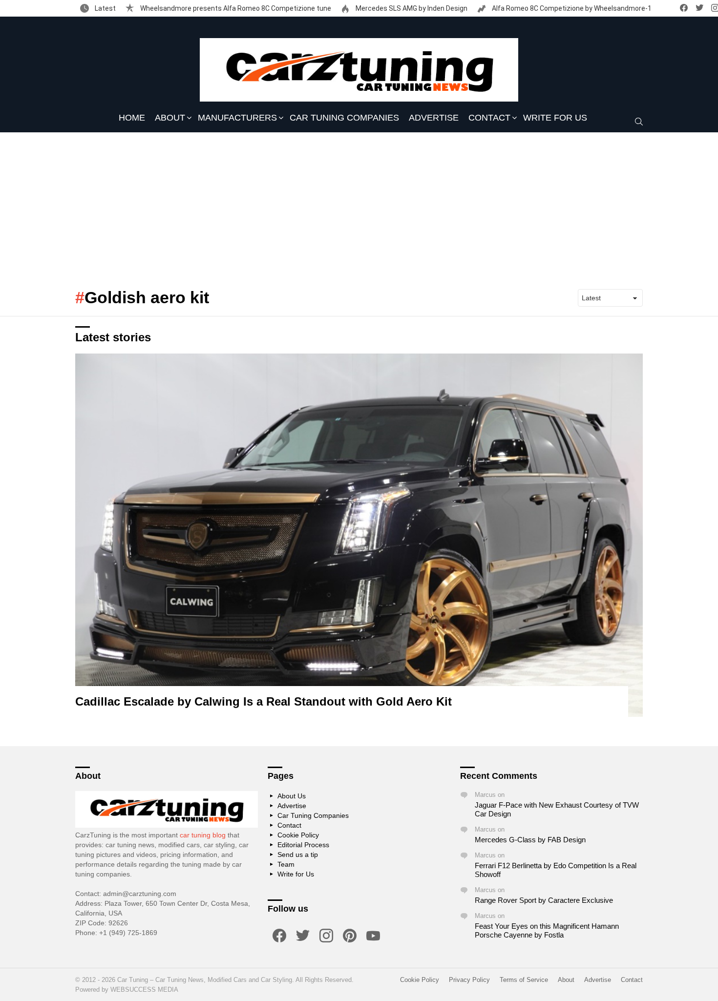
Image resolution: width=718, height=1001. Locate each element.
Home (132, 118)
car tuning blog (203, 835)
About (170, 118)
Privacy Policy (469, 979)
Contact (489, 118)
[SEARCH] (639, 121)
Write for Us (555, 118)
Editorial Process (303, 845)
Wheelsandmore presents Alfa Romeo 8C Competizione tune (235, 8)
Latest (104, 8)
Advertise (434, 118)
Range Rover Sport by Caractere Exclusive (544, 900)
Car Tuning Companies (344, 118)
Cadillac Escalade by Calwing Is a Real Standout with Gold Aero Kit (263, 701)
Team (286, 864)
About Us (291, 796)
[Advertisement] (359, 205)
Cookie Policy (298, 835)
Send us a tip (297, 854)
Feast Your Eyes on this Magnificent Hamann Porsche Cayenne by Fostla (547, 930)
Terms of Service (524, 979)
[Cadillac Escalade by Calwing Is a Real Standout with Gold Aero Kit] (359, 535)
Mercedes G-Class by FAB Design (530, 839)
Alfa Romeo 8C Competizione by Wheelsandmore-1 (571, 8)
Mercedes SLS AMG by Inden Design (410, 8)
